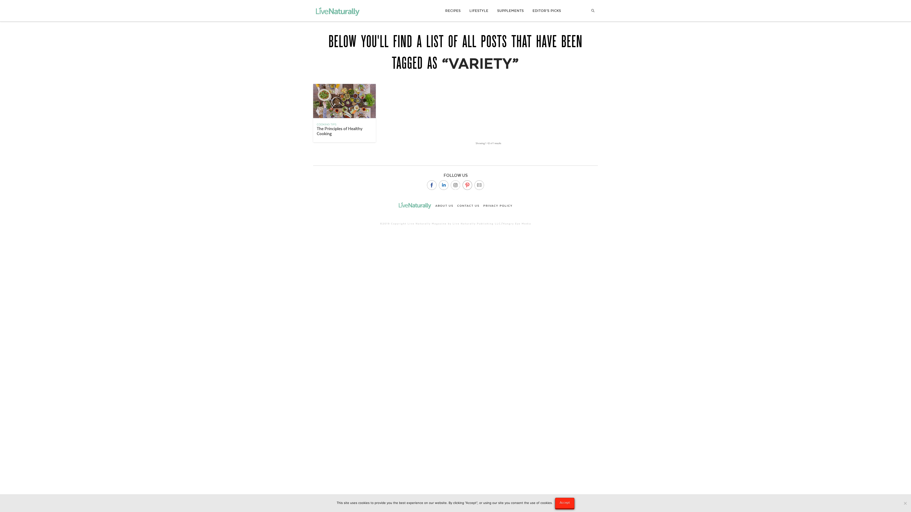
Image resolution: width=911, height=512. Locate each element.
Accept (565, 502)
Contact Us (468, 205)
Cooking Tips (326, 124)
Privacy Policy (498, 205)
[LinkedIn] (443, 185)
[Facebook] (432, 185)
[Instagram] (455, 185)
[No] (905, 503)
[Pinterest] (467, 185)
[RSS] (479, 185)
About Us (444, 205)
